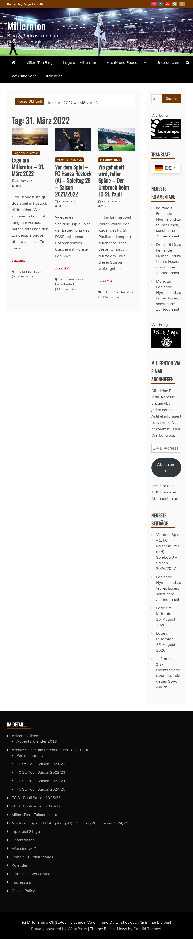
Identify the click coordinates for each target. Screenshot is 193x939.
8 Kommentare (111, 297)
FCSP (37, 271)
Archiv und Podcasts (125, 62)
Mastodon (182, 4)
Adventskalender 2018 (36, 741)
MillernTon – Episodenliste (34, 814)
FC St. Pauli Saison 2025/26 (36, 797)
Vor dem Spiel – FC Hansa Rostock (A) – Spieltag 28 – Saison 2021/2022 (73, 180)
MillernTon (26, 25)
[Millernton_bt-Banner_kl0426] (166, 137)
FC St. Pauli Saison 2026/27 (36, 806)
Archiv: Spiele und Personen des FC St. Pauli (50, 749)
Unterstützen (167, 62)
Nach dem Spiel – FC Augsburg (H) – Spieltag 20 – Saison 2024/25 (70, 823)
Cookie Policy (23, 890)
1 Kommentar (24, 276)
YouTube (167, 4)
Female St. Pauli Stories (32, 856)
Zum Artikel (18, 261)
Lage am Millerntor (79, 62)
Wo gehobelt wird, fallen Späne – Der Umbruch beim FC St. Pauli (113, 180)
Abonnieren (166, 467)
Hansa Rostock (65, 284)
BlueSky (174, 4)
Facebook (160, 4)
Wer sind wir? (24, 76)
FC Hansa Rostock (73, 279)
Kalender (54, 76)
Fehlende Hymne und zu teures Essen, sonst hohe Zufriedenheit (168, 224)
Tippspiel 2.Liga (26, 831)
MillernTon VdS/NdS (69, 159)
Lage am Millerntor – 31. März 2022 (28, 166)
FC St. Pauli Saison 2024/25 (40, 789)
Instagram (154, 4)
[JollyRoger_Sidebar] (166, 346)
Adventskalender (27, 735)
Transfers (127, 292)
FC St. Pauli (25, 271)
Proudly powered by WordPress (59, 928)
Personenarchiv (30, 755)
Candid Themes (147, 928)
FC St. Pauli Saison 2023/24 (40, 780)
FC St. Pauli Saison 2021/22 (40, 763)
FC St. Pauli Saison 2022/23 (40, 772)
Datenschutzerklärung (31, 873)
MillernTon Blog (39, 62)
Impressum (21, 882)
